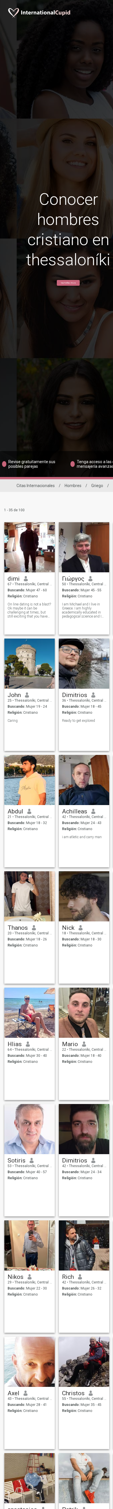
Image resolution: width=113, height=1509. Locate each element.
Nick (68, 927)
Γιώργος (73, 578)
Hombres (73, 485)
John (14, 695)
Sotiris (16, 1160)
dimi (14, 578)
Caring (13, 721)
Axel (13, 1393)
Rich (68, 1276)
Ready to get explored (78, 721)
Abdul (15, 811)
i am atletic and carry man (82, 837)
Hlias (15, 1044)
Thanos (18, 927)
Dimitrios (74, 695)
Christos (73, 1393)
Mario (70, 1044)
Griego (97, 485)
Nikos (15, 1276)
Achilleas (74, 811)
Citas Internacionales (36, 485)
